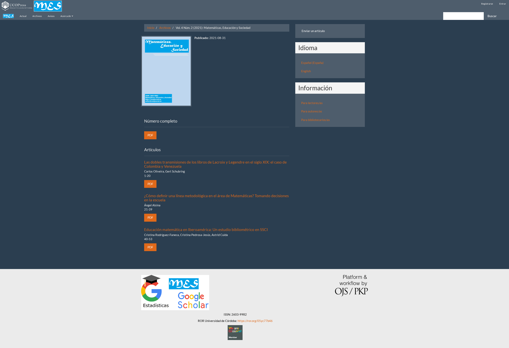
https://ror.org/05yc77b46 (255, 321)
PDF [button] (150, 135)
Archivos (37, 16)
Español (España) (312, 62)
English (306, 71)
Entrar (502, 3)
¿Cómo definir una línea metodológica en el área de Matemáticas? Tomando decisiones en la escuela (216, 197)
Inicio (150, 27)
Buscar (492, 16)
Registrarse (487, 3)
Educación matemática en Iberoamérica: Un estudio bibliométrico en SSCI (206, 229)
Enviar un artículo (313, 31)
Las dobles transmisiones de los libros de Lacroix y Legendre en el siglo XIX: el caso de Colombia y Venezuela (215, 164)
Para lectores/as (312, 103)
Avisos (51, 16)
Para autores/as (311, 111)
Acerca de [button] (65, 16)
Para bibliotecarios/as (315, 120)
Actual (23, 16)
